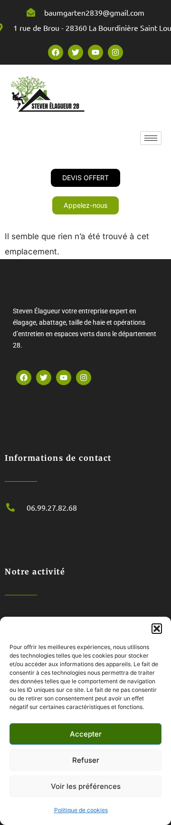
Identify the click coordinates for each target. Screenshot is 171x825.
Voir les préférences (86, 786)
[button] (157, 628)
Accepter (86, 733)
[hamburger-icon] (151, 138)
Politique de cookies (81, 810)
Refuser (85, 760)
